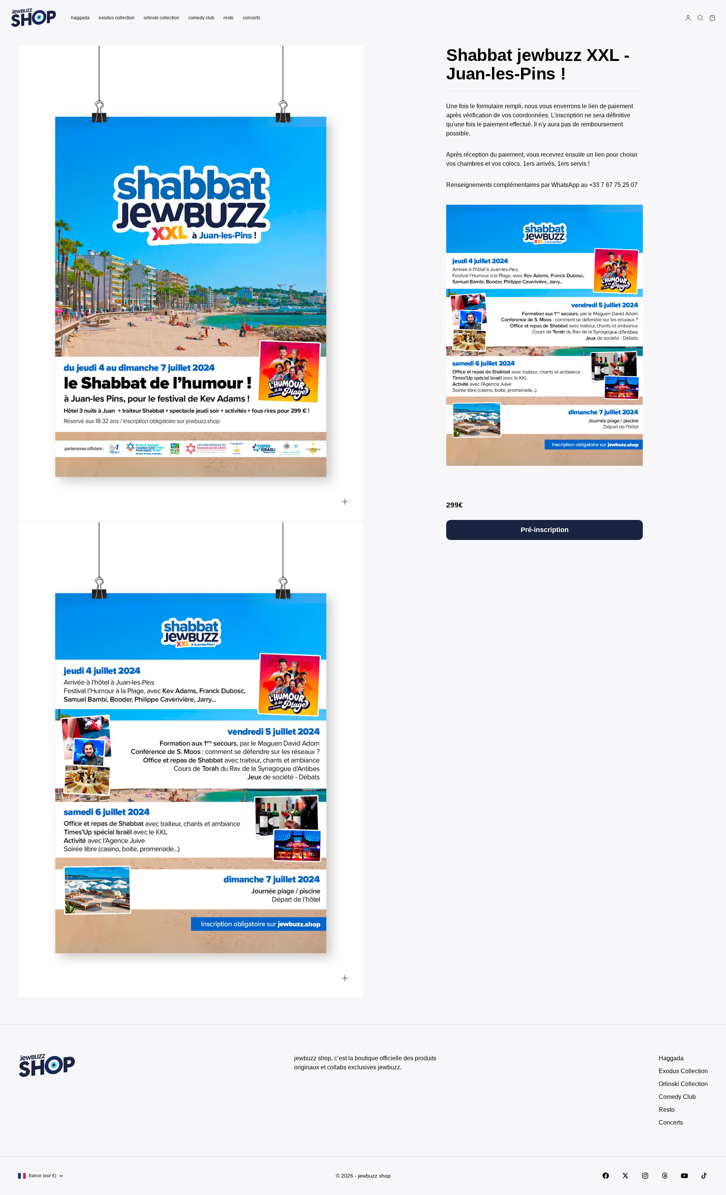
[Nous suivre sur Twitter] (625, 1175)
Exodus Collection (117, 17)
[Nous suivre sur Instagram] (645, 1175)
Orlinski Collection (161, 17)
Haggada (80, 17)
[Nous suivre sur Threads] (665, 1175)
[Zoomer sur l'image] (344, 501)
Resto (228, 17)
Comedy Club (201, 17)
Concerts (251, 17)
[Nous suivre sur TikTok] (704, 1175)
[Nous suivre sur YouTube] (684, 1175)
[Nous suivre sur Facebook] (606, 1175)
